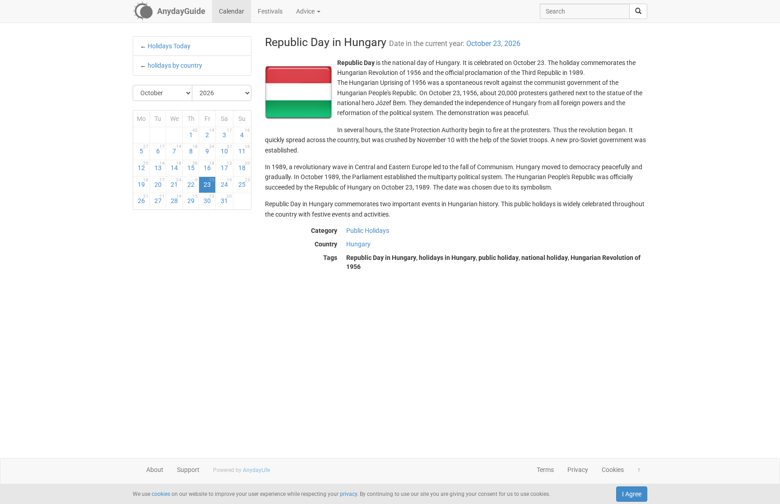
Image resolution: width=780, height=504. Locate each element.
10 (226, 149)
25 (244, 182)
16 (209, 166)
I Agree (631, 494)
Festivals (270, 11)
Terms (545, 469)
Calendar (231, 11)
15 (192, 166)
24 (226, 182)
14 (176, 166)
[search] (638, 11)
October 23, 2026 (493, 43)
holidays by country (175, 65)
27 (159, 199)
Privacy (577, 469)
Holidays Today (169, 46)
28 (176, 199)
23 (209, 182)
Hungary (358, 244)
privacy (348, 494)
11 (244, 149)
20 (159, 182)
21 (176, 182)
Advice (306, 11)
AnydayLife (256, 470)
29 (192, 199)
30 (209, 199)
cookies (161, 494)
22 (192, 182)
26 (143, 199)
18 (244, 166)
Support (188, 469)
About (154, 469)
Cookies (613, 469)
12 (143, 166)
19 (143, 182)
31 (226, 199)
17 (226, 166)
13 (159, 166)
